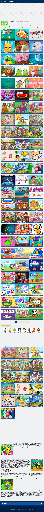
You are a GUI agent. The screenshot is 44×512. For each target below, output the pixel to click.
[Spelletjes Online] (8, 1)
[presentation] (2, 330)
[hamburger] (1, 1)
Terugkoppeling (30, 509)
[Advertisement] (11, 12)
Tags (25, 509)
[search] (42, 503)
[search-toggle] (38, 1)
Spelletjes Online (20, 509)
